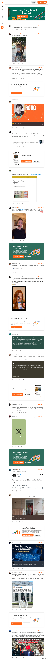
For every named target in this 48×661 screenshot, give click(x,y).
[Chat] (2, 13)
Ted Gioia (14, 132)
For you (10, 22)
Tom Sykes (22, 209)
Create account (42, 2)
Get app (44, 658)
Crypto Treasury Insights (18, 562)
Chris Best (14, 354)
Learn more (32, 16)
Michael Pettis (15, 334)
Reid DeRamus (15, 102)
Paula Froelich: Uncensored (31, 212)
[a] (19, 226)
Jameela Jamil (15, 404)
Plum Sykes (14, 207)
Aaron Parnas (15, 25)
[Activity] (2, 17)
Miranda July (14, 495)
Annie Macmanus (15, 67)
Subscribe (40, 25)
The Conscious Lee (16, 33)
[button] (2, 6)
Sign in (33, 2)
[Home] (2, 2)
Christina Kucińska (16, 542)
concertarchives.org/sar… (35, 174)
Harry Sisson (14, 469)
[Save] (43, 124)
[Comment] (16, 273)
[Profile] (2, 24)
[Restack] (20, 204)
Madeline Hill (14, 263)
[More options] (44, 26)
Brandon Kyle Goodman (17, 276)
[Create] (2, 27)
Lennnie (13, 416)
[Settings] (43, 120)
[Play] (13, 120)
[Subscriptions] (2, 10)
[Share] (25, 30)
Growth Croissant (17, 123)
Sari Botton (14, 171)
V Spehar (14, 630)
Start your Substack (22, 16)
